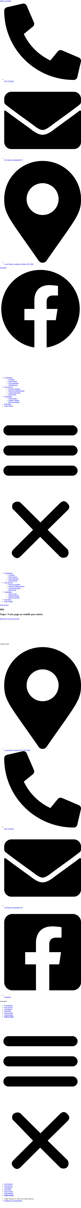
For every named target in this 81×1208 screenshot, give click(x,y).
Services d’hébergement (16, 391)
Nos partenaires (13, 383)
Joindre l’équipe (13, 400)
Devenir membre (14, 402)
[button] (40, 490)
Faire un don (12, 398)
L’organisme (8, 377)
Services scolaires (14, 389)
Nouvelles (7, 404)
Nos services (8, 387)
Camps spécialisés (14, 393)
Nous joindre (8, 406)
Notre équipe (12, 381)
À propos (11, 379)
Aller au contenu (5, 1)
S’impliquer (8, 396)
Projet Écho (12, 394)
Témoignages (12, 385)
